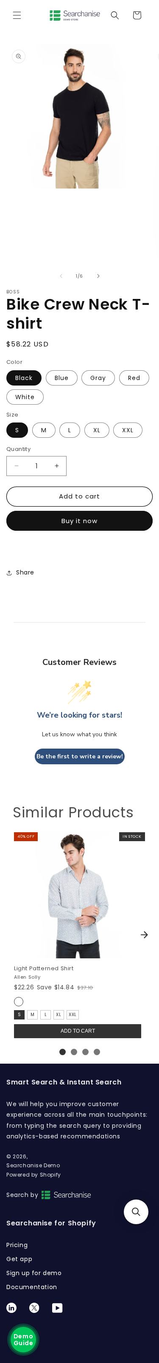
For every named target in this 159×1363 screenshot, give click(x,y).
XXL (128, 430)
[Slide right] (98, 276)
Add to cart (78, 1031)
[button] (17, 15)
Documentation (31, 1287)
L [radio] (46, 1014)
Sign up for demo (34, 1273)
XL (96, 430)
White (25, 397)
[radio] (18, 1001)
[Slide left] (61, 276)
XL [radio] (58, 1014)
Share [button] (25, 572)
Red (134, 378)
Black (24, 378)
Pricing (17, 1245)
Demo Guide (23, 1339)
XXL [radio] (73, 1014)
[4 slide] (97, 1052)
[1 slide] (62, 1052)
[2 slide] (74, 1052)
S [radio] (19, 1014)
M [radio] (33, 1014)
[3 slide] (85, 1052)
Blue (62, 378)
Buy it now (79, 520)
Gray (98, 378)
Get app (19, 1259)
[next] (144, 934)
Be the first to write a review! (79, 756)
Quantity (18, 449)
